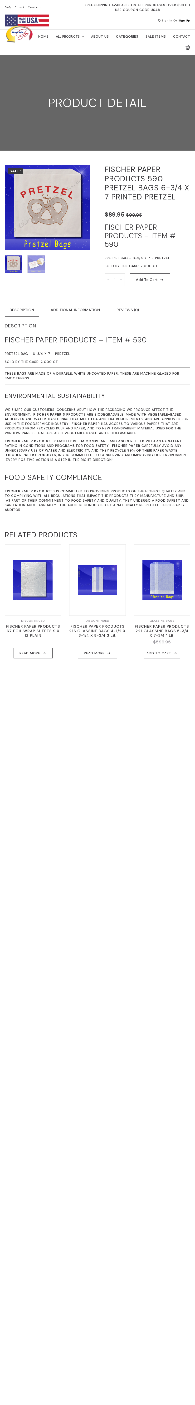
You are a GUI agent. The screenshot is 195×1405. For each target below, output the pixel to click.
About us (100, 36)
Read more (30, 653)
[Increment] (121, 279)
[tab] (22, 310)
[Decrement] (108, 279)
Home (43, 36)
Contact (34, 7)
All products (68, 36)
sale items (156, 36)
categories (127, 36)
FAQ (8, 7)
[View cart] (187, 47)
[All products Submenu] (82, 36)
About (19, 7)
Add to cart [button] (158, 653)
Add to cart (147, 279)
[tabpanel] (97, 419)
